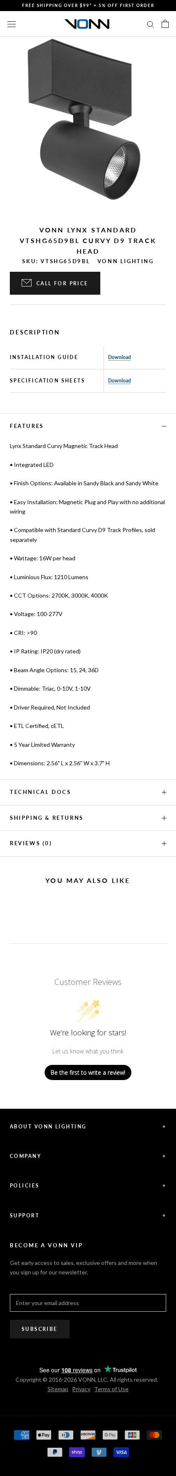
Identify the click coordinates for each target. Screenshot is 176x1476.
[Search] (150, 23)
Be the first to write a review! (88, 1072)
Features (27, 426)
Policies (88, 1186)
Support (88, 1215)
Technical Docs (40, 792)
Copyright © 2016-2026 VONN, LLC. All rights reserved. (87, 1379)
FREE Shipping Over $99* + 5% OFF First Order (88, 5)
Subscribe (40, 1329)
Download (119, 357)
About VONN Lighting (88, 1126)
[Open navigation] (11, 23)
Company (88, 1156)
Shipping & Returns (46, 817)
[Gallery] (88, 125)
